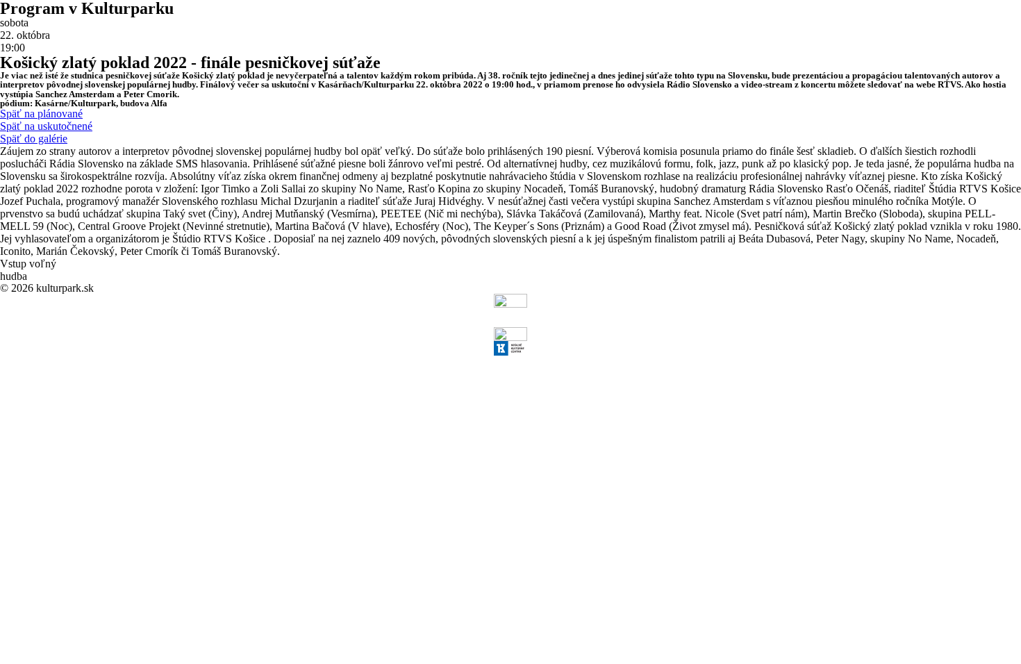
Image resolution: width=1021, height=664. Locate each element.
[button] (41, 113)
